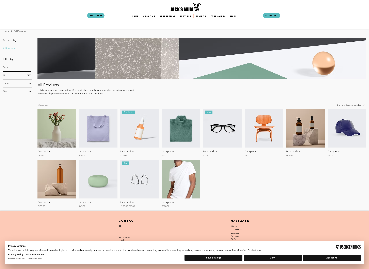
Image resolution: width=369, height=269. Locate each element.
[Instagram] (120, 226)
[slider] (4, 71)
